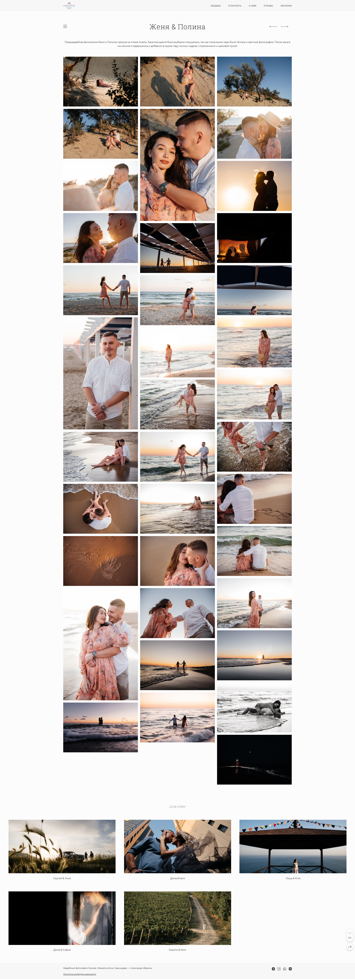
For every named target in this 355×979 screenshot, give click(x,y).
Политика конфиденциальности (79, 974)
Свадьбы (216, 5)
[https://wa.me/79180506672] (284, 969)
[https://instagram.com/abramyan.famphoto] (279, 969)
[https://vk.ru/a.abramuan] (290, 969)
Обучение (286, 5)
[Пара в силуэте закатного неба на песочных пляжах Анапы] (177, 248)
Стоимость (234, 5)
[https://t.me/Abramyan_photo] (273, 969)
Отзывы (268, 5)
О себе (252, 5)
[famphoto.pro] (69, 5)
